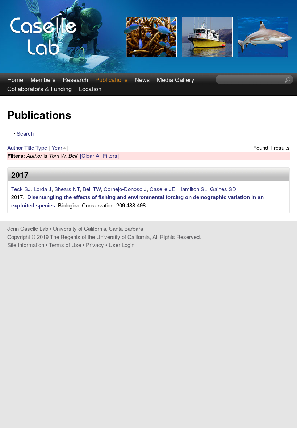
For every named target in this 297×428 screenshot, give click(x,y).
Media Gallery (175, 79)
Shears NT (67, 189)
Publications (111, 79)
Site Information (25, 244)
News (142, 79)
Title (29, 147)
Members (42, 79)
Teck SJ (21, 189)
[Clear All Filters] (99, 155)
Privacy (95, 244)
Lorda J (42, 189)
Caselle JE (162, 189)
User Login (121, 244)
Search (25, 133)
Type (41, 147)
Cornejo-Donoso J (125, 189)
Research (75, 79)
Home (15, 79)
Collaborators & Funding (39, 88)
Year (56, 147)
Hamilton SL (192, 189)
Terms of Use (65, 244)
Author (15, 147)
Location (90, 88)
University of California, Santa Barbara (98, 228)
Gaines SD (223, 189)
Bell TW (92, 189)
